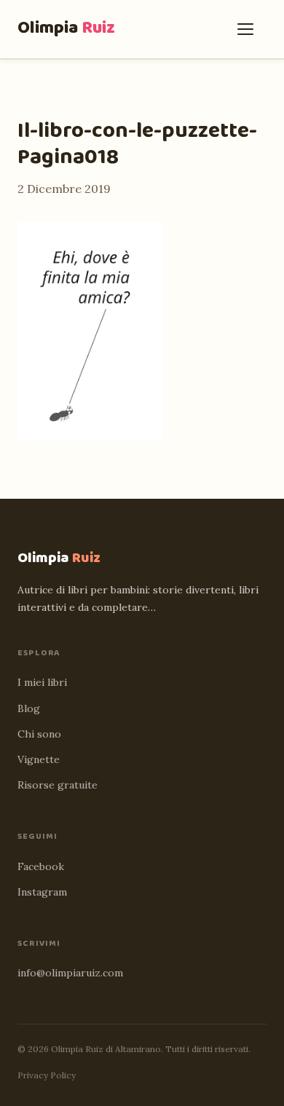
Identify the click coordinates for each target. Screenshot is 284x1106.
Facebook (40, 866)
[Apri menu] (249, 29)
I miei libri (42, 682)
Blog (28, 708)
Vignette (38, 759)
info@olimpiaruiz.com (70, 972)
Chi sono (39, 733)
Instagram (42, 891)
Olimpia (66, 28)
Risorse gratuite (57, 784)
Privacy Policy (46, 1075)
